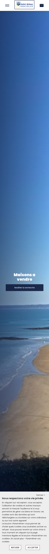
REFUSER (15, 547)
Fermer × (40, 495)
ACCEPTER (32, 547)
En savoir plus (17, 538)
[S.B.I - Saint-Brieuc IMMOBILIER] (24, 4)
